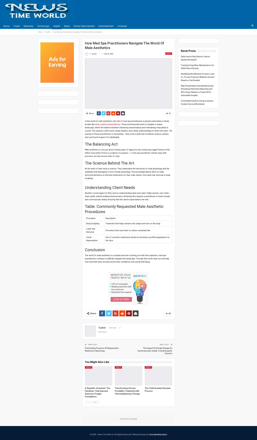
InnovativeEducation (158, 434)
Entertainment (106, 26)
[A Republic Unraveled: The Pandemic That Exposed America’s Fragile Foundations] (98, 375)
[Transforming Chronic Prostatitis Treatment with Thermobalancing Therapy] (128, 375)
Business (28, 26)
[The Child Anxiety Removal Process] (158, 375)
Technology (43, 26)
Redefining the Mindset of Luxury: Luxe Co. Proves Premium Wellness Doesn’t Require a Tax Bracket (197, 77)
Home (6, 26)
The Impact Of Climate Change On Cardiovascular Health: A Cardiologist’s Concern (154, 350)
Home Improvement (84, 26)
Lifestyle (122, 26)
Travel (16, 26)
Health (56, 26)
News (67, 26)
